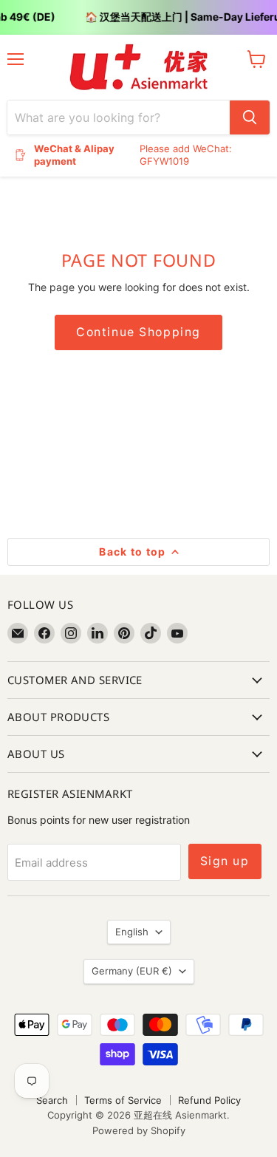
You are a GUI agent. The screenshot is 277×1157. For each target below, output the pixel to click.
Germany (132, 971)
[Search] (250, 117)
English (131, 932)
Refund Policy (209, 1100)
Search (52, 1100)
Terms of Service (123, 1100)
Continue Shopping (138, 332)
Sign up (225, 861)
